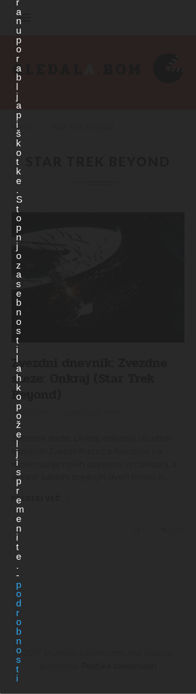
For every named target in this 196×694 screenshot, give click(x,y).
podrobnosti (18, 631)
